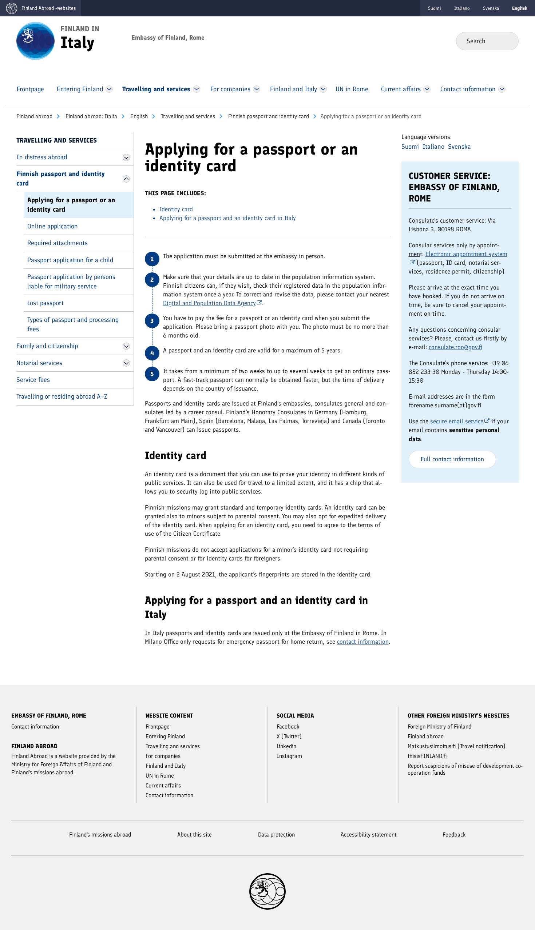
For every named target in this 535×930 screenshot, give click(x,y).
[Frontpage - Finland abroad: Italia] (35, 40)
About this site (194, 834)
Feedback (454, 834)
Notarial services (39, 363)
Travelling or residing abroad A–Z (61, 396)
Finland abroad (34, 116)
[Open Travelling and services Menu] (196, 89)
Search (507, 40)
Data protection (276, 834)
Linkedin (286, 746)
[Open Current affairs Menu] (427, 89)
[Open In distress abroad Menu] (126, 157)
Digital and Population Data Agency (209, 303)
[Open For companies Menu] (256, 89)
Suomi (434, 8)
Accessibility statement (368, 834)
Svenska (491, 8)
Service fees (33, 380)
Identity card (176, 209)
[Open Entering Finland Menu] (109, 89)
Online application (52, 226)
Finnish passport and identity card (268, 116)
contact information (363, 641)
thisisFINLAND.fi (427, 756)
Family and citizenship (47, 346)
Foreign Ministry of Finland (439, 726)
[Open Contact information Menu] (501, 89)
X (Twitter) (289, 736)
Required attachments (57, 243)
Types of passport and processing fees (73, 324)
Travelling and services (187, 116)
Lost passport (45, 303)
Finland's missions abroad (100, 834)
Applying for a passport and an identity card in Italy (227, 217)
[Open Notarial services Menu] (126, 363)
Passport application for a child (70, 260)
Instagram (289, 756)
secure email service (456, 421)
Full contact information (452, 459)
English (138, 116)
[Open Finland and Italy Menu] (323, 89)
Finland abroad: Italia (90, 116)
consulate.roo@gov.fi (455, 347)
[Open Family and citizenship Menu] (126, 346)
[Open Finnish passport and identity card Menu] (126, 179)
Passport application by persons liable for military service (71, 281)
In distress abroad (41, 157)
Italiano (462, 8)
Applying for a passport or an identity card (71, 204)
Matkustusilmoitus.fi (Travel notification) (457, 746)
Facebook (288, 726)
